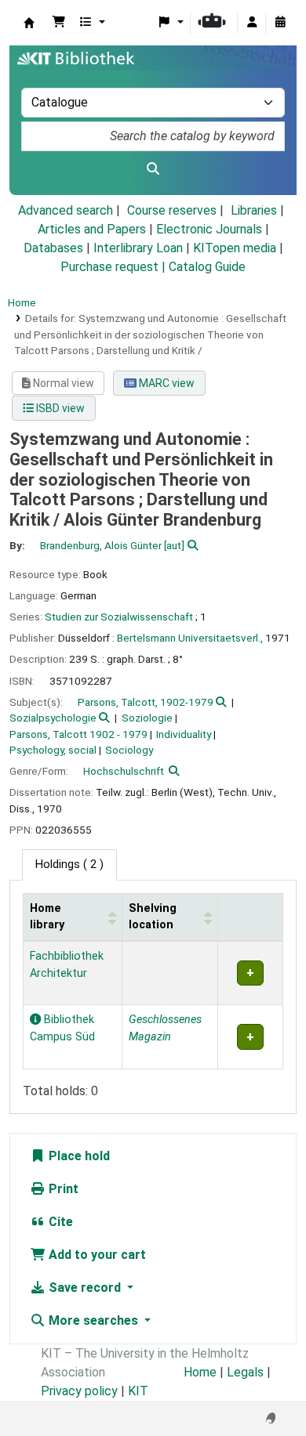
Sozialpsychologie (53, 717)
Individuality (183, 734)
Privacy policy (79, 1391)
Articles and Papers (92, 229)
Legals (245, 1372)
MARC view (166, 383)
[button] (59, 23)
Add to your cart (96, 1254)
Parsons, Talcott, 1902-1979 (145, 702)
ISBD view (59, 408)
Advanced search (65, 210)
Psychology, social (53, 749)
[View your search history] (280, 23)
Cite (59, 1221)
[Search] (153, 169)
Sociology (129, 749)
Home (22, 302)
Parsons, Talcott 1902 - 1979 (78, 734)
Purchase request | (114, 266)
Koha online (29, 22)
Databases (53, 248)
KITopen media (234, 248)
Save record (85, 1287)
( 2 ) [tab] (69, 864)
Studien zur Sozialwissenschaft (119, 616)
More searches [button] (93, 1320)
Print (62, 1188)
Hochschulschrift (123, 771)
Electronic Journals (209, 229)
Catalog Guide (207, 266)
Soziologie (147, 717)
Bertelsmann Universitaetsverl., (190, 637)
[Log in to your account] (252, 23)
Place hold (78, 1155)
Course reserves (172, 210)
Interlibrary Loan (138, 248)
